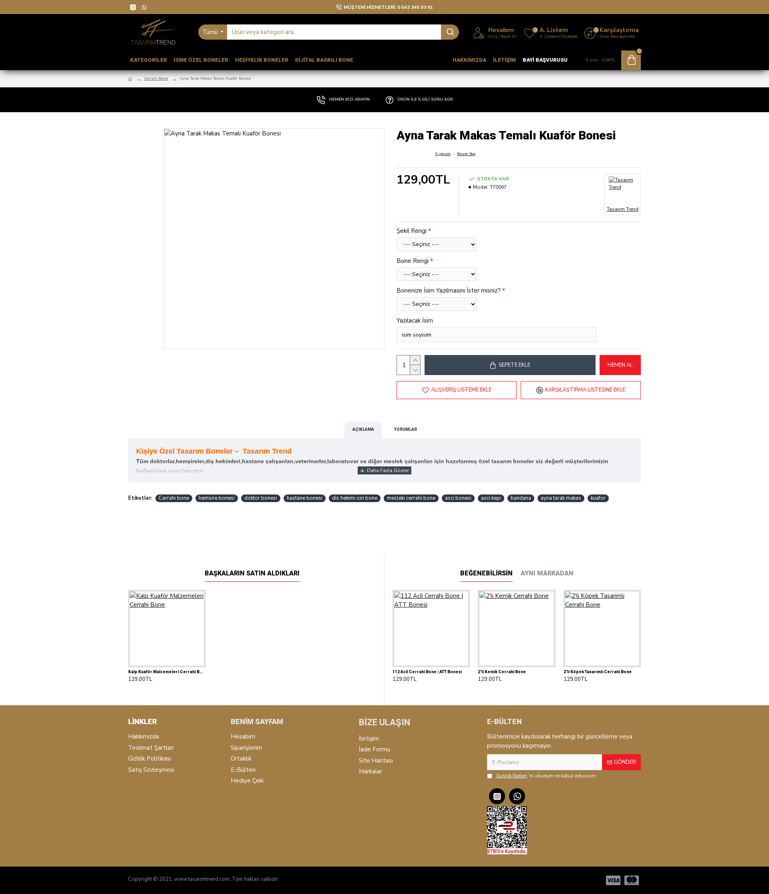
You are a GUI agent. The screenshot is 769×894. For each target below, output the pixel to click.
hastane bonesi (304, 498)
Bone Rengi (413, 261)
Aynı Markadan (547, 573)
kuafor (598, 498)
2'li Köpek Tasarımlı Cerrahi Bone (598, 672)
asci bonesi (458, 498)
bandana (521, 498)
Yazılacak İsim (415, 321)
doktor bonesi (260, 498)
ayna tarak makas (561, 498)
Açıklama (363, 429)
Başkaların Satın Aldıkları (252, 573)
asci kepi (491, 498)
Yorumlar (405, 429)
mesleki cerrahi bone (411, 498)
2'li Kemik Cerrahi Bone (502, 672)
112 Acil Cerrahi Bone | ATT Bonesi (427, 672)
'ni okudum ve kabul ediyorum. (546, 776)
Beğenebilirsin (486, 573)
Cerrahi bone (174, 498)
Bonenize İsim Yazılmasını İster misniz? (449, 291)
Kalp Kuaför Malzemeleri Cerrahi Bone (166, 672)
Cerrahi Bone (156, 78)
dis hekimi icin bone (354, 498)
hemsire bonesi (217, 498)
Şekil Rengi (412, 231)
